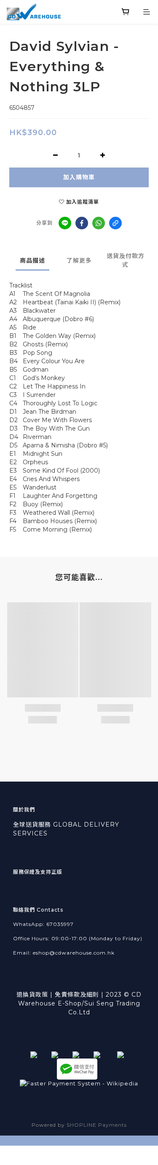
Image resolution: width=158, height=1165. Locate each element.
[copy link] (115, 223)
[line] (65, 223)
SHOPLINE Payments (97, 1125)
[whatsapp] (98, 223)
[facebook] (81, 223)
